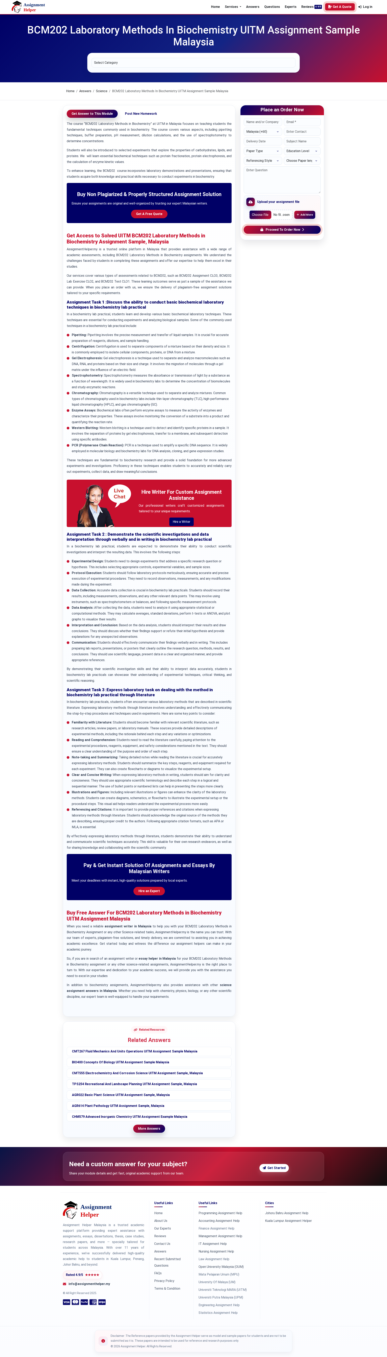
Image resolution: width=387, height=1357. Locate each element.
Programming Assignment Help (220, 1213)
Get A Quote (342, 7)
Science (101, 91)
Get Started (276, 1168)
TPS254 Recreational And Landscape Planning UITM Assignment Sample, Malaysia (134, 1084)
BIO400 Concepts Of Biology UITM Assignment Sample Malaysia (120, 1062)
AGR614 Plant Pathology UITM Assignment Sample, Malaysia (118, 1106)
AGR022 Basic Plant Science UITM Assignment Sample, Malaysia (121, 1095)
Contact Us (162, 1244)
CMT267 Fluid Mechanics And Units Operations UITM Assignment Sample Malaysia (134, 1051)
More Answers (149, 1128)
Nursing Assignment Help (216, 1251)
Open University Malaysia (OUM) (221, 1267)
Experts (290, 7)
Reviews (307, 7)
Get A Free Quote (149, 214)
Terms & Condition (167, 1288)
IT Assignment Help (213, 1244)
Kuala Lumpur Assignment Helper (288, 1221)
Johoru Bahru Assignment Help (286, 1213)
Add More (307, 214)
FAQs (158, 1273)
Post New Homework (141, 114)
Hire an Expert (149, 891)
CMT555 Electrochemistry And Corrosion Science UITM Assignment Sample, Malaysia (137, 1073)
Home (215, 7)
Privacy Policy (164, 1281)
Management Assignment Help (220, 1236)
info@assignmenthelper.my (89, 1284)
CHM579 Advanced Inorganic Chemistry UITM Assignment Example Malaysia (129, 1117)
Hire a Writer (181, 522)
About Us (160, 1221)
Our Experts (162, 1228)
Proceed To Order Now (283, 230)
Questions (272, 7)
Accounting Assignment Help (219, 1221)
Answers (252, 7)
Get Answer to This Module (92, 114)
